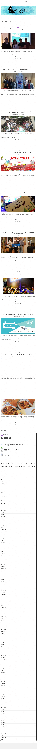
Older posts (3, 430)
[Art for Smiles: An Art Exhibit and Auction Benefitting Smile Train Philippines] (18, 245)
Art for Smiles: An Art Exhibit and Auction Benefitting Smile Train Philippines (18, 233)
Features (18, 271)
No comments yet (18, 58)
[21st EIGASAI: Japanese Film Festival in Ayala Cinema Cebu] (18, 326)
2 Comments (18, 181)
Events (18, 150)
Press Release (18, 26)
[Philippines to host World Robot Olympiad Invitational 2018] (18, 81)
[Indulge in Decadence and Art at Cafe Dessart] (18, 407)
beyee (23, 71)
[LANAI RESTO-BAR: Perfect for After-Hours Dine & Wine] (18, 286)
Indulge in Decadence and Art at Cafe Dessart (18, 395)
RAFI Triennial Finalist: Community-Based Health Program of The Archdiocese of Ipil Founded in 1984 (18, 111)
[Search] (35, 1)
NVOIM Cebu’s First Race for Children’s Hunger (18, 152)
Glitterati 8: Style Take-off (18, 192)
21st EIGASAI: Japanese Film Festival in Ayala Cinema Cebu (18, 314)
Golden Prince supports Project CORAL (18, 29)
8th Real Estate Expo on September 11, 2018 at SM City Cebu (18, 354)
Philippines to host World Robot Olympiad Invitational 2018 (18, 69)
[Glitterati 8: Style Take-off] (18, 204)
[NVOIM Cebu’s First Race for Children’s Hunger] (18, 163)
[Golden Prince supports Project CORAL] (18, 41)
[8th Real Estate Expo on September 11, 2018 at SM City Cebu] (18, 366)
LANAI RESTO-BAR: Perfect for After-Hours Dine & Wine (18, 274)
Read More (18, 56)
